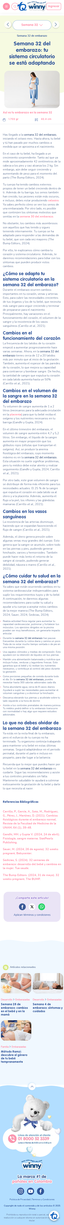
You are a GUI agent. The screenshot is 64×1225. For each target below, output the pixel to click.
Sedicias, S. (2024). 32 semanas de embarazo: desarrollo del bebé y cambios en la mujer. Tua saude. (32, 864)
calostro (53, 200)
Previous (7, 24)
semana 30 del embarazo (36, 216)
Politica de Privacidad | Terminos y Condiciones (32, 1199)
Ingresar (53, 6)
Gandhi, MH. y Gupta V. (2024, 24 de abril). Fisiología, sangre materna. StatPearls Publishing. (31, 838)
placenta (15, 414)
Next (55, 24)
